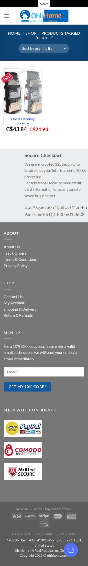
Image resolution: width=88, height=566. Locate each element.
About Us (12, 246)
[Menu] (7, 16)
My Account (14, 302)
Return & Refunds (18, 315)
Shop (31, 33)
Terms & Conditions (20, 259)
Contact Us (13, 296)
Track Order (44, 533)
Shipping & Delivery (20, 309)
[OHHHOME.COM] (44, 16)
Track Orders (15, 253)
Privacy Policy (16, 265)
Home (14, 33)
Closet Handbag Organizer (22, 121)
